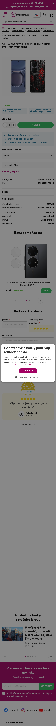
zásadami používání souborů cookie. (17, 365)
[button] (28, 377)
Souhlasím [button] (28, 371)
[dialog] (28, 363)
